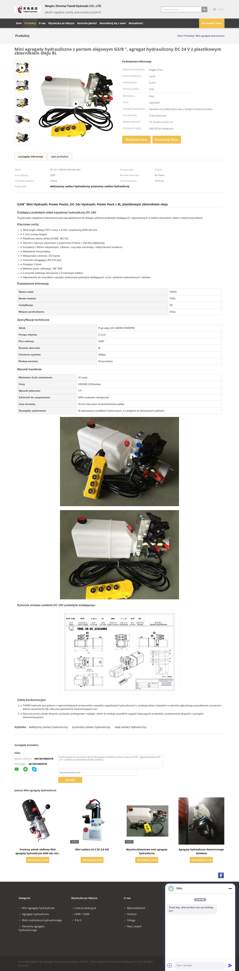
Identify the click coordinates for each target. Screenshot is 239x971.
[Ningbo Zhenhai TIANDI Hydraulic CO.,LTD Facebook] (221, 875)
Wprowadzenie (136, 908)
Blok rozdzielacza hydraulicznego (42, 920)
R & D (78, 920)
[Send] (230, 965)
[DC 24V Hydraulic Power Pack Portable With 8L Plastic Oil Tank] (76, 104)
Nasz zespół (134, 926)
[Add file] (169, 965)
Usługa (131, 920)
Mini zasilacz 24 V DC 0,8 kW (92, 849)
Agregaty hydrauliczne (35, 914)
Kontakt (70, 779)
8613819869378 (38, 764)
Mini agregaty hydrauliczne (38, 908)
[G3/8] (22, 85)
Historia (131, 914)
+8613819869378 (43, 758)
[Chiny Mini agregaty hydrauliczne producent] (28, 9)
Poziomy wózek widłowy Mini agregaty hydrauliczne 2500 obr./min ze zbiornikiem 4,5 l (37, 853)
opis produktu (59, 156)
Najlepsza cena (136, 139)
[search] (204, 9)
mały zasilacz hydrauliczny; (131, 727)
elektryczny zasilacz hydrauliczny (48, 727)
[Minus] (230, 888)
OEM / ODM (82, 914)
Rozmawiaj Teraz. (211, 23)
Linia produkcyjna (85, 908)
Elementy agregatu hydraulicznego (31, 928)
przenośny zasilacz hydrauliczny (91, 727)
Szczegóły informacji (30, 156)
